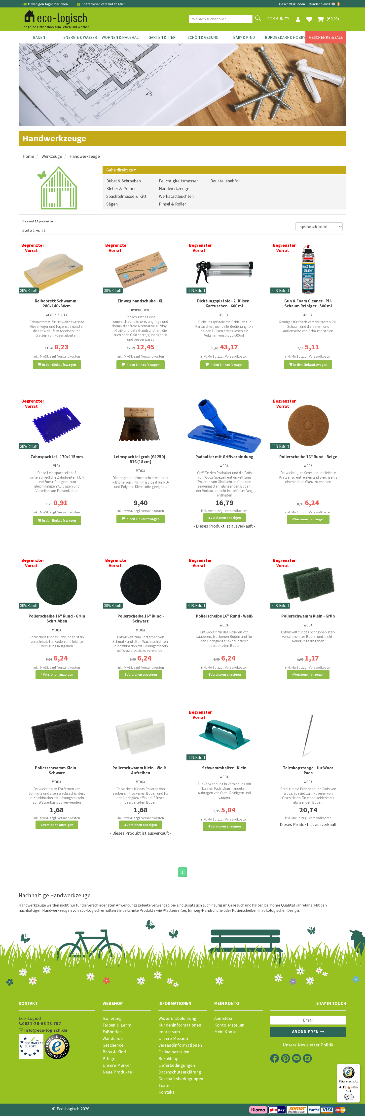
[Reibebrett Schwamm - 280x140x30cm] (57, 269)
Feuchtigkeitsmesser (178, 181)
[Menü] (357, 1067)
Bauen (39, 37)
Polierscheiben (244, 910)
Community (278, 18)
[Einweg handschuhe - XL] (141, 269)
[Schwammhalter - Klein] (224, 736)
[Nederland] (333, 4)
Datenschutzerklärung (179, 1072)
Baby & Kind (244, 37)
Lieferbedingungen (176, 1065)
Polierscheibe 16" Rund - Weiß (224, 616)
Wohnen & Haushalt (121, 37)
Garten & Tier (162, 37)
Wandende (113, 1038)
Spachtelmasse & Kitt (126, 196)
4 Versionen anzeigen (224, 517)
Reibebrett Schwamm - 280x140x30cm (57, 303)
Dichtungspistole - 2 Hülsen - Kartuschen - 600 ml (224, 303)
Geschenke (113, 1045)
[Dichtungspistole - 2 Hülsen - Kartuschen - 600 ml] (224, 269)
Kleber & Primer (121, 188)
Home (28, 156)
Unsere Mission (173, 1038)
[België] (338, 4)
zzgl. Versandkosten (65, 356)
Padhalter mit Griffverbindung (224, 456)
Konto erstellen (229, 1025)
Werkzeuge (51, 156)
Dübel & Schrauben (123, 181)
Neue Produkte (117, 1072)
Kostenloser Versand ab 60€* (103, 4)
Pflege (109, 1058)
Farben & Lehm (117, 1025)
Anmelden (224, 1018)
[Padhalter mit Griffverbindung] (224, 425)
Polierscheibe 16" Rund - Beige (308, 456)
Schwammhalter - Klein (224, 768)
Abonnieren (306, 1031)
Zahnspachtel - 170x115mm (57, 456)
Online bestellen (173, 1052)
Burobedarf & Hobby (285, 37)
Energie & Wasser (80, 37)
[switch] (349, 1097)
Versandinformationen (180, 1045)
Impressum (169, 1031)
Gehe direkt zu (120, 170)
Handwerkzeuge (85, 156)
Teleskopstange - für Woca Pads (308, 770)
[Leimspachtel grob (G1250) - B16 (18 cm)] (141, 425)
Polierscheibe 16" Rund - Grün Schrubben (57, 618)
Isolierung (112, 1018)
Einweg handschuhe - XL (140, 301)
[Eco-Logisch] (53, 16)
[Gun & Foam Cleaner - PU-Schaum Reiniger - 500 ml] (308, 269)
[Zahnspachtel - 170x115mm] (57, 425)
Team (164, 1085)
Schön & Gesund (203, 37)
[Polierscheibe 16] (308, 425)
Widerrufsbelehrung (177, 1018)
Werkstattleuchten (176, 196)
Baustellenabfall (225, 181)
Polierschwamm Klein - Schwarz (56, 770)
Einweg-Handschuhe (205, 910)
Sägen (112, 204)
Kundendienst (319, 4)
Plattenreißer (174, 910)
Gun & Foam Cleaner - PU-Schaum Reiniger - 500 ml (308, 303)
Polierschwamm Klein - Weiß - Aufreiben (140, 770)
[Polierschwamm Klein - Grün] (308, 584)
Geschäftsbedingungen (180, 1078)
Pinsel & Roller (172, 204)
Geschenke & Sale (326, 37)
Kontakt (166, 1092)
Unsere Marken (117, 1065)
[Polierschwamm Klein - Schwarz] (57, 736)
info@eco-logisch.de (45, 1030)
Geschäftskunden (292, 4)
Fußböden (112, 1031)
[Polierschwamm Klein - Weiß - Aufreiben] (141, 736)
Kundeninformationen (179, 1025)
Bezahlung (168, 1058)
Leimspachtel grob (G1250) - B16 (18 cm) (141, 459)
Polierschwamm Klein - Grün (308, 616)
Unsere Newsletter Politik (308, 1045)
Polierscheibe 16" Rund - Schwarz (140, 618)
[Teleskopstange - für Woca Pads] (308, 736)
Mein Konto (225, 1031)
